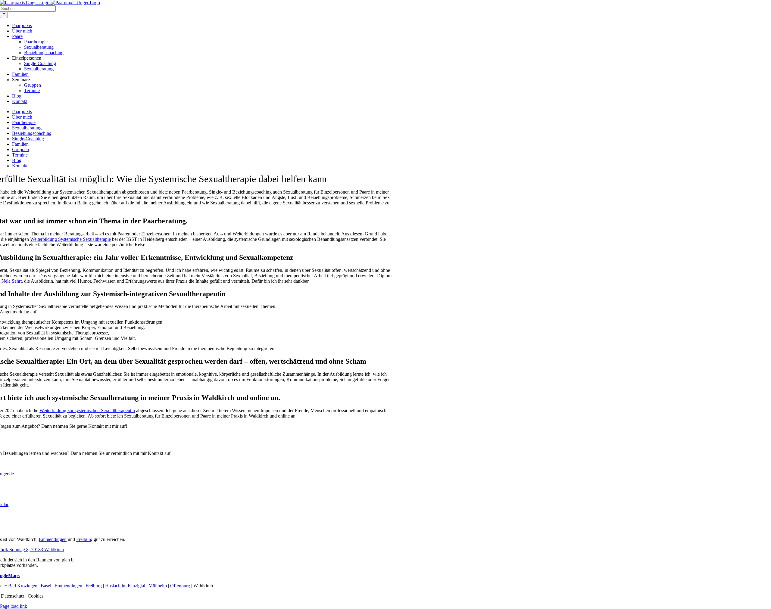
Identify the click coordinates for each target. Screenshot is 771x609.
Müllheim (157, 585)
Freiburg (84, 539)
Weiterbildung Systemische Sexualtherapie (70, 239)
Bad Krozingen (22, 585)
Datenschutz (12, 595)
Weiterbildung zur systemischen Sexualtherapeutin (87, 410)
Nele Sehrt (12, 281)
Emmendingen (53, 539)
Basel (46, 585)
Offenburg (180, 585)
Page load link (13, 606)
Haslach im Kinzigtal (125, 585)
